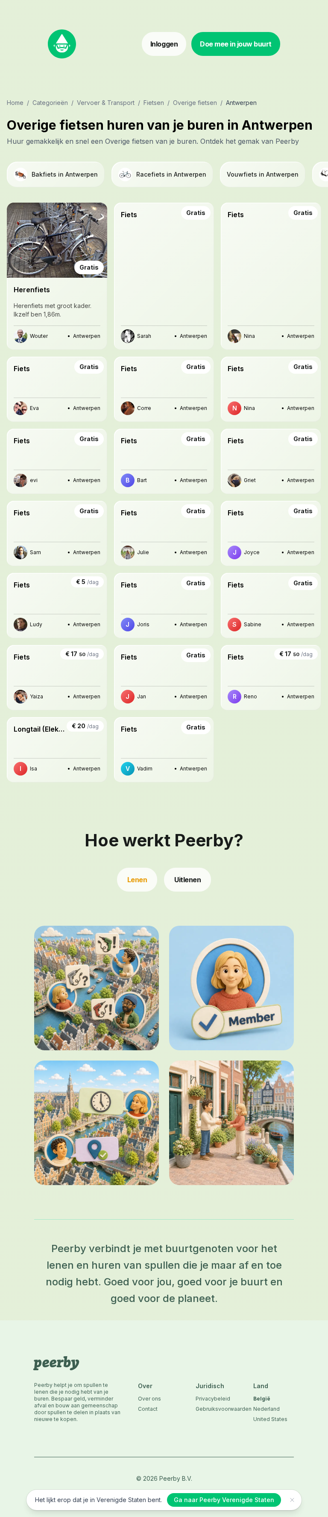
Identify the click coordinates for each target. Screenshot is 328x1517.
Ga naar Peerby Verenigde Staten (224, 1499)
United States (270, 1419)
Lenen (137, 879)
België (261, 1398)
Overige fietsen (195, 102)
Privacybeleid (213, 1398)
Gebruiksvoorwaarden (216, 1409)
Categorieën (50, 102)
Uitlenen (187, 879)
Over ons (149, 1398)
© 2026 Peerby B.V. (164, 1478)
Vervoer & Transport (106, 102)
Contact (148, 1409)
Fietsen (154, 102)
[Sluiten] (292, 1500)
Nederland (266, 1409)
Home (15, 102)
